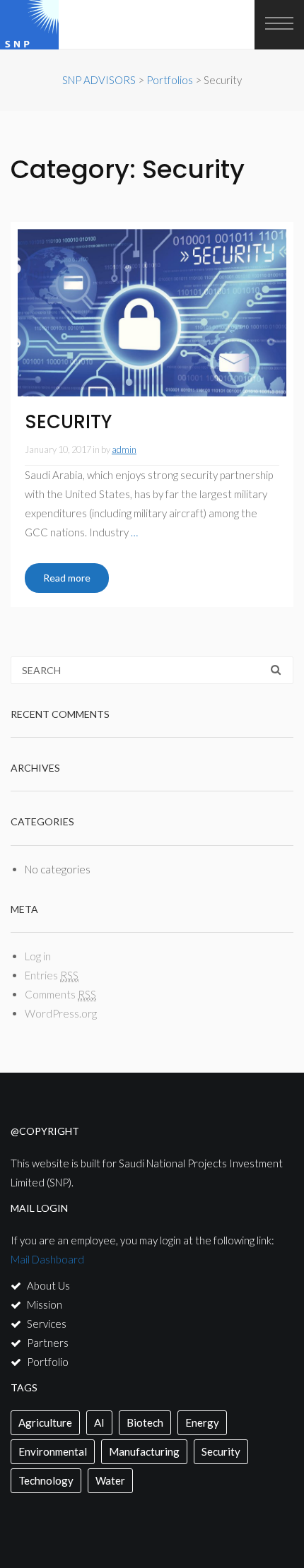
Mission (44, 1304)
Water (110, 1480)
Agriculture (45, 1422)
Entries (51, 975)
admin (124, 449)
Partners (48, 1342)
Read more (66, 578)
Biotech (145, 1422)
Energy (202, 1422)
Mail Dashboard (47, 1259)
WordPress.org (61, 1013)
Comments (60, 994)
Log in (38, 956)
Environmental (52, 1451)
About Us (48, 1285)
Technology (46, 1480)
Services (46, 1323)
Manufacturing (144, 1451)
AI (99, 1422)
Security (220, 1451)
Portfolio (48, 1361)
